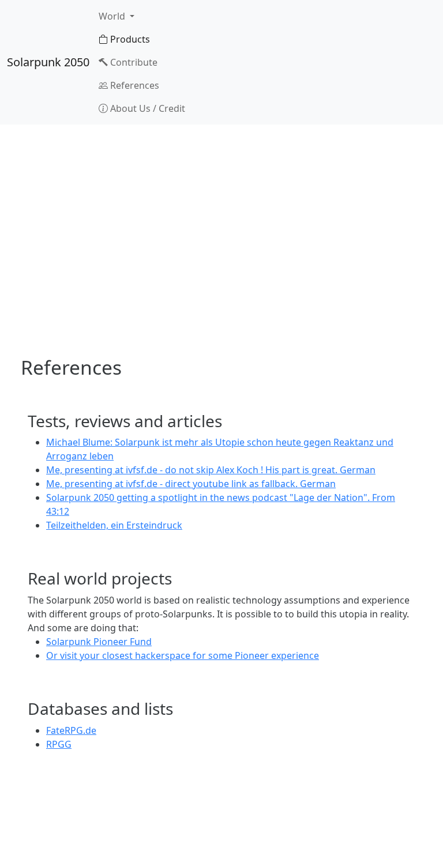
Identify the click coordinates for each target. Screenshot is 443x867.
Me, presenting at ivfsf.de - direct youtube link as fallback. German (191, 483)
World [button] (113, 16)
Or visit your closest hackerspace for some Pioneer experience (182, 655)
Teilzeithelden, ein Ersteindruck (114, 525)
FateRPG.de (71, 730)
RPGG (59, 744)
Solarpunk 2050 (48, 62)
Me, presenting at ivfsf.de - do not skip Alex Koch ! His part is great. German (211, 469)
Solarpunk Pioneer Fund (99, 641)
